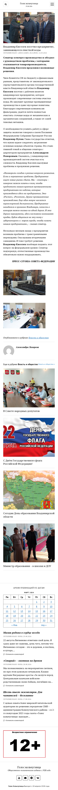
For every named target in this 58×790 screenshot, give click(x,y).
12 (14, 611)
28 (29, 620)
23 (44, 615)
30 (44, 620)
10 (51, 606)
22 (36, 615)
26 (14, 620)
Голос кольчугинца (29, 3)
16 (44, 611)
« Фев (14, 625)
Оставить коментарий (14, 654)
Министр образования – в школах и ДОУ (27, 566)
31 (51, 620)
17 (51, 611)
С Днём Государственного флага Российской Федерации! (22, 462)
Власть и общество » (46, 364)
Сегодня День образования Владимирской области (28, 514)
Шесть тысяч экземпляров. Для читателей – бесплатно (22, 693)
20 (22, 615)
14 (29, 611)
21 (29, 615)
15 (36, 611)
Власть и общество (39, 337)
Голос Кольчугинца (16, 786)
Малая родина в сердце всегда (21, 632)
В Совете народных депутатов (21, 411)
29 (36, 620)
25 (7, 620)
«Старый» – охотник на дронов (22, 660)
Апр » (43, 625)
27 (22, 620)
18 (7, 615)
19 (14, 615)
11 (7, 611)
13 (22, 611)
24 (51, 615)
